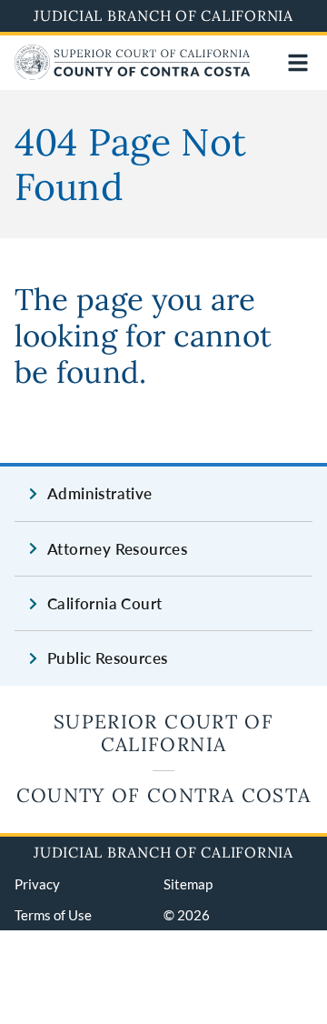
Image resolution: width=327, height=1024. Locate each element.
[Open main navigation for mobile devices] (298, 63)
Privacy (37, 884)
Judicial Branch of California (163, 15)
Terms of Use (53, 915)
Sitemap (188, 884)
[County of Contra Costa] (133, 74)
